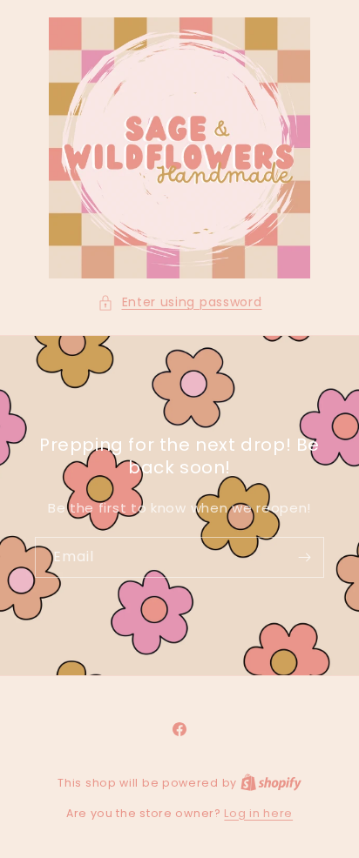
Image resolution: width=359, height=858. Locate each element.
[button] (180, 302)
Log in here (258, 813)
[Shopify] (270, 782)
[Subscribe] (304, 557)
